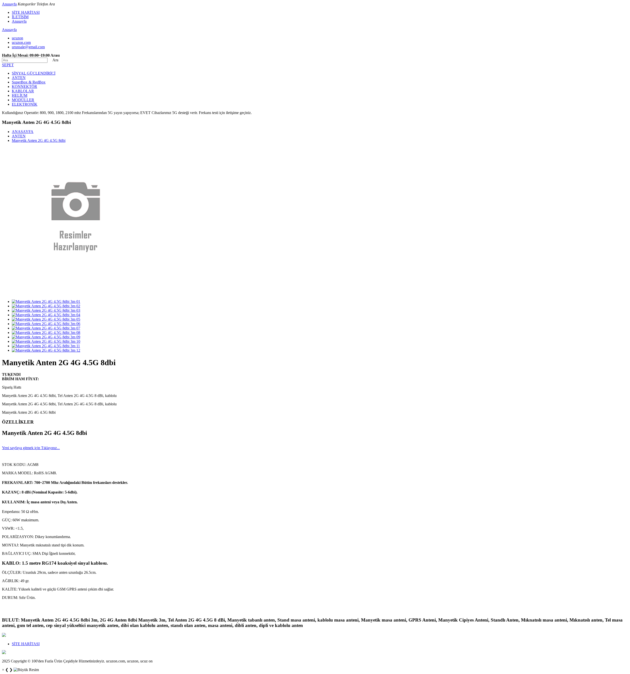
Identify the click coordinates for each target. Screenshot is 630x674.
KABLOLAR (23, 91)
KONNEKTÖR (24, 86)
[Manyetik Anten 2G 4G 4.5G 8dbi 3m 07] (46, 328)
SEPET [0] (8, 65)
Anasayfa (9, 4)
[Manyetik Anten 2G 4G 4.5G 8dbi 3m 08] (46, 332)
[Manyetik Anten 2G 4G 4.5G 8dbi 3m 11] (46, 346)
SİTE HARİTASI (26, 12)
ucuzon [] (17, 38)
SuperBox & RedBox (29, 82)
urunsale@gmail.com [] (28, 47)
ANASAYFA (22, 132)
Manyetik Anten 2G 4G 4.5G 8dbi (38, 140)
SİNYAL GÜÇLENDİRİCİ (33, 73)
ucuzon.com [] (21, 42)
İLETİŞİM (20, 17)
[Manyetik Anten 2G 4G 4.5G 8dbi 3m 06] (46, 324)
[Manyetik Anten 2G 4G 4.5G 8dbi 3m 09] (46, 337)
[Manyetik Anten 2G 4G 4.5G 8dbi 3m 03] (46, 310)
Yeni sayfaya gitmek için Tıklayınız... (31, 448)
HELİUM (19, 95)
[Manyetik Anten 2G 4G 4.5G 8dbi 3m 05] (46, 319)
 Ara (53, 60)
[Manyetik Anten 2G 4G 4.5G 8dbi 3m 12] (46, 350)
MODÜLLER (23, 100)
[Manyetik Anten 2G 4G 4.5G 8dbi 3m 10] (46, 341)
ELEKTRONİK (24, 104)
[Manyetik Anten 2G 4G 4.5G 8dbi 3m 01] (46, 301)
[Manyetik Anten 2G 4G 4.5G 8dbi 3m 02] (46, 306)
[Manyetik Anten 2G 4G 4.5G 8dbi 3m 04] (46, 315)
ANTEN (19, 78)
